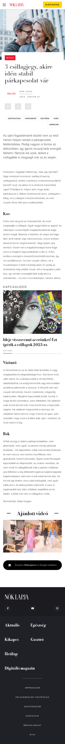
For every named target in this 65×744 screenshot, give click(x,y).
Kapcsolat (32, 716)
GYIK (32, 735)
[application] (32, 536)
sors (56, 118)
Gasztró (37, 639)
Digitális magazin (20, 668)
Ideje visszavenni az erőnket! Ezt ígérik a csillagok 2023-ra (30, 341)
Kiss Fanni (7, 350)
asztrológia (14, 118)
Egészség (38, 625)
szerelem (54, 124)
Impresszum (32, 688)
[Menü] (4, 4)
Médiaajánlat (32, 725)
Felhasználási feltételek (32, 697)
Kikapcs (12, 639)
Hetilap (11, 653)
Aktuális (10, 58)
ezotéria (45, 118)
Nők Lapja (16, 4)
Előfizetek (52, 5)
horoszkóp (30, 118)
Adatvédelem (32, 706)
